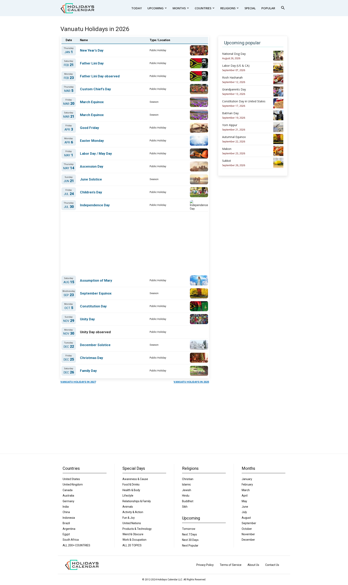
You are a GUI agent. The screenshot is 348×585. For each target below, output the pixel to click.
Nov (68, 321)
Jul (69, 194)
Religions (227, 8)
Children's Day (91, 192)
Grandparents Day (234, 89)
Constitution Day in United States (243, 101)
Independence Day (95, 205)
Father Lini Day (92, 63)
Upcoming (155, 8)
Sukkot (226, 161)
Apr (68, 129)
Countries (203, 8)
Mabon (226, 149)
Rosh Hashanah (232, 77)
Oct (68, 308)
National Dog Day (234, 54)
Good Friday (89, 128)
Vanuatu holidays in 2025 (191, 381)
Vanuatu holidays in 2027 (78, 381)
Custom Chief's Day (95, 89)
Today (136, 8)
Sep (69, 295)
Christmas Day (91, 358)
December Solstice (95, 345)
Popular (268, 8)
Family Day (88, 371)
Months (179, 8)
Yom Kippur (229, 125)
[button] (283, 8)
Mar (68, 91)
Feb (69, 65)
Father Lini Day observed (100, 76)
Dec (69, 347)
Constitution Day (93, 306)
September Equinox (96, 293)
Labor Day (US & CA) (236, 65)
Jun (69, 181)
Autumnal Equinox (234, 137)
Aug (68, 282)
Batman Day (230, 113)
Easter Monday (92, 141)
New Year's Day (92, 50)
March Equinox (92, 102)
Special (250, 8)
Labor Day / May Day (96, 153)
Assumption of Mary (96, 280)
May (68, 155)
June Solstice (91, 179)
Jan (68, 52)
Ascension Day (91, 166)
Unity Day (87, 319)
